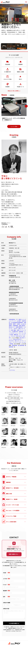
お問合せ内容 (6, 608)
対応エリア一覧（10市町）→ (14, 90)
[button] (26, 106)
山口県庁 (19, 321)
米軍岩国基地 (12, 319)
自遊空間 (21, 331)
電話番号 (5, 590)
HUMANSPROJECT (17, 339)
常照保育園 (14, 345)
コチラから (12, 370)
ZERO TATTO (19, 336)
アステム (13, 336)
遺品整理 (20, 64)
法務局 (18, 324)
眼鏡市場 (16, 334)
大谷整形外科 (15, 331)
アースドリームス (17, 342)
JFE (17, 319)
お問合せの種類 (6, 602)
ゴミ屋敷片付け (7, 71)
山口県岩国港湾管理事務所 (17, 322)
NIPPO (15, 328)
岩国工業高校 (22, 325)
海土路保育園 (21, 345)
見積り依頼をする (13, 554)
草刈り (20, 79)
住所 (4, 596)
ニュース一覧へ (14, 126)
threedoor (11, 340)
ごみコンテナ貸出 (7, 79)
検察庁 (14, 324)
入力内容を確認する (14, 623)
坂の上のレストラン (19, 340)
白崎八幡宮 (13, 330)
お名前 (4, 572)
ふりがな (5, 578)
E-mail (4, 584)
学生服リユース (20, 86)
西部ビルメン (22, 319)
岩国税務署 (15, 325)
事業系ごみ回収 (20, 71)
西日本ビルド (12, 327)
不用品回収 (7, 64)
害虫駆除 (8, 86)
